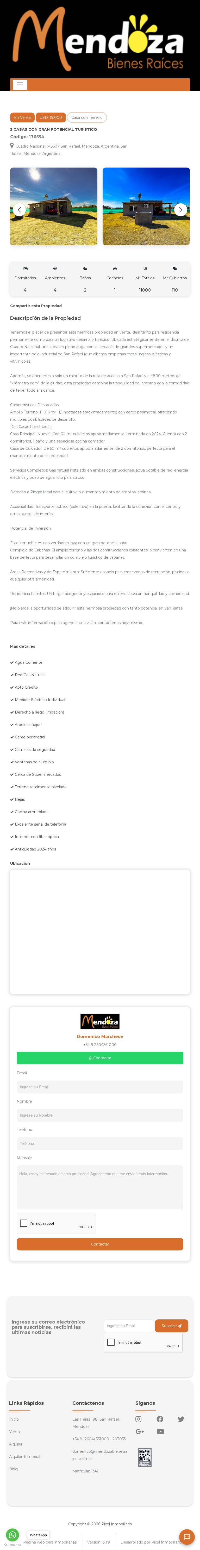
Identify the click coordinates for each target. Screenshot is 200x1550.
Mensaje (24, 1157)
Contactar (101, 1058)
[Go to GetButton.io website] (12, 1544)
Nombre (24, 1101)
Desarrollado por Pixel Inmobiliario (151, 1542)
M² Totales (144, 284)
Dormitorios (25, 284)
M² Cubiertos (175, 284)
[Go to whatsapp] (12, 1534)
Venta (14, 1431)
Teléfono (24, 1129)
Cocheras (115, 284)
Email (22, 1073)
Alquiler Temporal (24, 1456)
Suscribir (170, 1326)
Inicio (14, 1419)
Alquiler (15, 1444)
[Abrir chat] (187, 1537)
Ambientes (55, 284)
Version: (98, 1542)
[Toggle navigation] (20, 85)
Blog (13, 1469)
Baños (85, 284)
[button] (180, 209)
